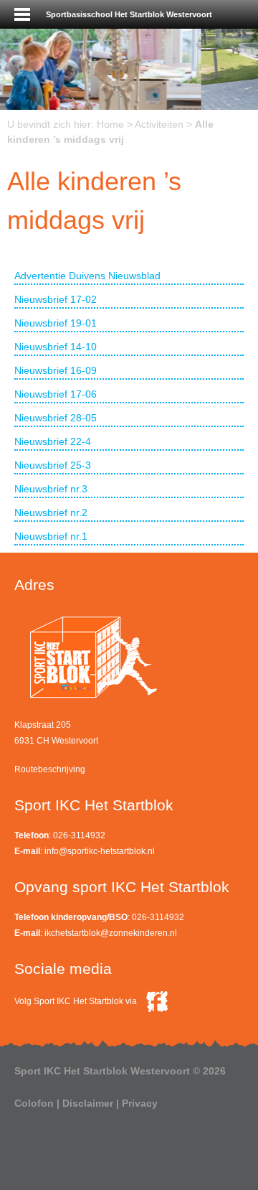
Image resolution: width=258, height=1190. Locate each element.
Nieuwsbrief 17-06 (55, 394)
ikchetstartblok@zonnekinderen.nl (110, 933)
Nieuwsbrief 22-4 (52, 441)
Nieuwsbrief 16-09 (55, 370)
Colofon (34, 1103)
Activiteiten (159, 124)
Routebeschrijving (49, 769)
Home (110, 124)
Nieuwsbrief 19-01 (55, 323)
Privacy (140, 1103)
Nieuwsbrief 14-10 (55, 346)
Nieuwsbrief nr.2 (50, 512)
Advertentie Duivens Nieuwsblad (87, 275)
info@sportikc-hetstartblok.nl (99, 851)
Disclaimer (87, 1103)
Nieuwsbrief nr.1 (50, 536)
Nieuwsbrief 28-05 (55, 417)
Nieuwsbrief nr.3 (50, 489)
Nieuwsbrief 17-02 (55, 299)
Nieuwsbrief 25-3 (52, 465)
